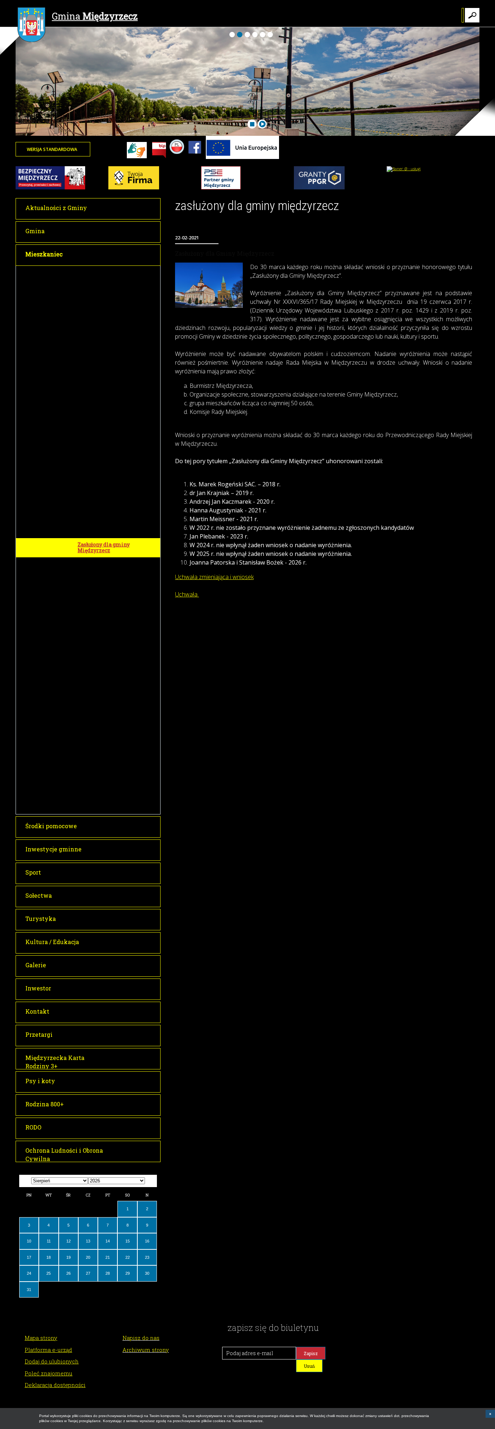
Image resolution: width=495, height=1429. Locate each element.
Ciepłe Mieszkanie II (104, 767)
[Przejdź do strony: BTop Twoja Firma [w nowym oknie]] (133, 187)
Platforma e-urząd (48, 1349)
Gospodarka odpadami (106, 455)
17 (29, 1257)
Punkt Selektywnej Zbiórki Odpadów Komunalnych (112, 471)
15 (127, 1241)
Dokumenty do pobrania (109, 285)
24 (29, 1273)
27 (88, 1273)
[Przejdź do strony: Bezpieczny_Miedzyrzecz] (50, 187)
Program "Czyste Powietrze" (114, 577)
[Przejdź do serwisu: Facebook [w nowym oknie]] (195, 157)
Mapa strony (41, 1337)
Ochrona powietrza (102, 409)
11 (49, 1241)
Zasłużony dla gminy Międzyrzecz (104, 547)
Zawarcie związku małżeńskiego (101, 346)
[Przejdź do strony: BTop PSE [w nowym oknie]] (221, 187)
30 (147, 1273)
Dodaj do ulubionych (52, 1361)
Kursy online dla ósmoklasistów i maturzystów (116, 639)
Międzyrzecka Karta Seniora (114, 422)
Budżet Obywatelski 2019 (109, 563)
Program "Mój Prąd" (103, 590)
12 (68, 1241)
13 (88, 1241)
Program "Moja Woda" (105, 603)
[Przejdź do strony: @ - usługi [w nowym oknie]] (404, 168)
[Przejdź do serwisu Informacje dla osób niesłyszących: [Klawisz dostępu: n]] (137, 151)
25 (48, 1273)
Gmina (95, 16)
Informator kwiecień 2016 (111, 396)
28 (107, 1273)
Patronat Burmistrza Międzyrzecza (105, 379)
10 (29, 1241)
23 (147, 1257)
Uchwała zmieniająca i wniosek (214, 577)
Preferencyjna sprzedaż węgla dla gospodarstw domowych (116, 738)
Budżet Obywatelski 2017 (109, 363)
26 (68, 1273)
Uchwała (187, 594)
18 (48, 1257)
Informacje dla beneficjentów (114, 669)
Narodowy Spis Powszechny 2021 (113, 620)
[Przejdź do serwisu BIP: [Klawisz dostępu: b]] (159, 151)
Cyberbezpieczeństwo (105, 708)
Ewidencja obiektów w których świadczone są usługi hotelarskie (117, 324)
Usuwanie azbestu (102, 531)
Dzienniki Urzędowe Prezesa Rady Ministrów (115, 302)
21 (107, 1257)
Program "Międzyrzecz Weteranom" (107, 438)
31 (29, 1289)
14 (107, 1241)
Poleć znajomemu (48, 1373)
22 (127, 1257)
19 (68, 1257)
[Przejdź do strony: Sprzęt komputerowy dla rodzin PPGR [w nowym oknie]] (319, 187)
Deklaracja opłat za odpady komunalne (111, 490)
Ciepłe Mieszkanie (101, 753)
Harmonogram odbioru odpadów (119, 518)
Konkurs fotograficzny (106, 505)
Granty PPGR (94, 655)
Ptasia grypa (93, 807)
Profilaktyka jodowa (103, 780)
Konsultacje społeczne (105, 695)
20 (88, 1257)
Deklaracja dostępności (55, 1384)
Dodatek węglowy (100, 721)
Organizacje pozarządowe (110, 794)
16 (147, 1241)
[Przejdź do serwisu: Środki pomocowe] (242, 157)
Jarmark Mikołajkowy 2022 (113, 682)
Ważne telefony (97, 272)
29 (127, 1273)
